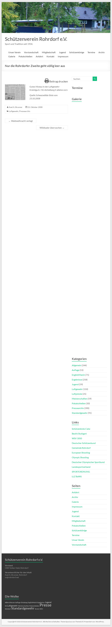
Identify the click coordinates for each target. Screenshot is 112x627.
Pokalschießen (25, 56)
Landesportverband (81, 467)
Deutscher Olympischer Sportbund (88, 462)
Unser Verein (14, 52)
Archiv (101, 52)
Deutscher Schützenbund (84, 443)
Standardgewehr (79, 413)
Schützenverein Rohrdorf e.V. (36, 39)
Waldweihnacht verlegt (20, 121)
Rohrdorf (8, 609)
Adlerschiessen (10, 602)
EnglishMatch (78, 374)
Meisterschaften (79, 398)
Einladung (24, 602)
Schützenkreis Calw (81, 428)
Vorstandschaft (31, 52)
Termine (91, 52)
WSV (41, 609)
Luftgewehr (13, 111)
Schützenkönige (76, 52)
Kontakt (50, 56)
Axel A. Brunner (15, 107)
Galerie (11, 56)
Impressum (63, 56)
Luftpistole (77, 394)
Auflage (75, 370)
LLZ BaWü (77, 476)
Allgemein (76, 365)
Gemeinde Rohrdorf (81, 448)
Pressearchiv (24, 111)
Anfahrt (39, 56)
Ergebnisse (77, 379)
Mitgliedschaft (49, 52)
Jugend (62, 52)
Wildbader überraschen (52, 127)
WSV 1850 (77, 438)
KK (6, 606)
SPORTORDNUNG (81, 471)
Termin (37, 609)
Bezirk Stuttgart (79, 433)
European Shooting (81, 452)
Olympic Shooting (80, 457)
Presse (45, 605)
